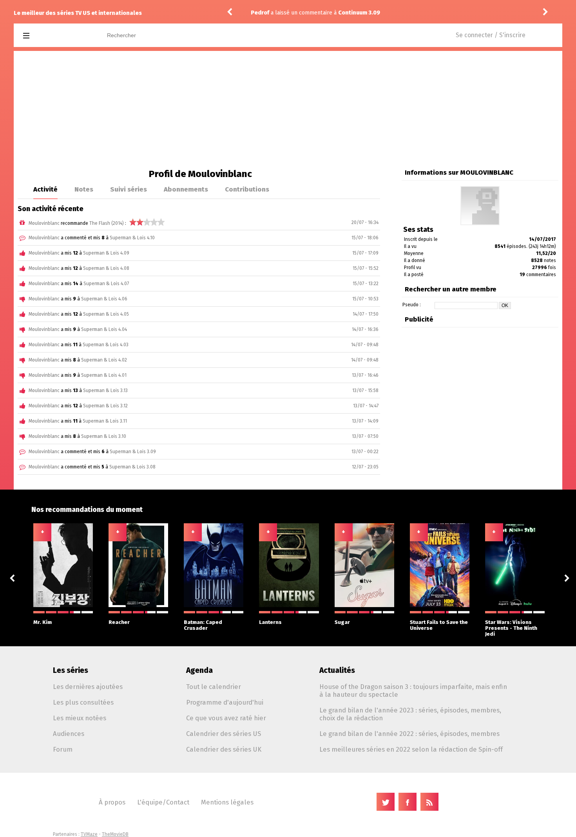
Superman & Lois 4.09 (106, 253)
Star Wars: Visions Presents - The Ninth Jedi (511, 628)
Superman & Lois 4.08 (106, 268)
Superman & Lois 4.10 (132, 237)
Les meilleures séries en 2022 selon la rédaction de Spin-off (411, 749)
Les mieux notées (79, 718)
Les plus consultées (83, 702)
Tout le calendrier (213, 687)
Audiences (68, 734)
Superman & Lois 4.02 (104, 360)
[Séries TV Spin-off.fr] (57, 36)
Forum (62, 749)
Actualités (337, 670)
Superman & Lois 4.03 (106, 344)
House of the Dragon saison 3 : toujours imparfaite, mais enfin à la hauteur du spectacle (413, 690)
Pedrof (260, 12)
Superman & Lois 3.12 (105, 406)
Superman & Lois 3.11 (105, 421)
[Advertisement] (288, 110)
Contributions (247, 189)
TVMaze (89, 834)
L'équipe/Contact (163, 802)
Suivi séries (128, 189)
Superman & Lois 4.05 (106, 314)
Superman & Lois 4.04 (104, 329)
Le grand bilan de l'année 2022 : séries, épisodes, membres (409, 734)
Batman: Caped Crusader (203, 625)
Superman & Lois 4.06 (104, 299)
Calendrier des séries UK (223, 749)
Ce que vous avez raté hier (226, 718)
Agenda (199, 670)
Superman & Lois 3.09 (133, 451)
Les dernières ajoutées (88, 687)
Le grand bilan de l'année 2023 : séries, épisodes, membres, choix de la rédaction (410, 714)
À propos (112, 802)
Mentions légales (227, 802)
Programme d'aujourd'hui (224, 702)
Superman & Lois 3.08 (132, 467)
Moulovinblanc (44, 223)
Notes (83, 189)
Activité (45, 189)
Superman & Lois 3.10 (103, 436)
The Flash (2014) (106, 223)
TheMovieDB (115, 834)
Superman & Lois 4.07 (106, 283)
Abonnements (186, 189)
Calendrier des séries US (223, 734)
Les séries (70, 670)
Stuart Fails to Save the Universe (439, 625)
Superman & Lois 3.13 (105, 390)
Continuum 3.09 (321, 12)
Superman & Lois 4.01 (104, 375)
